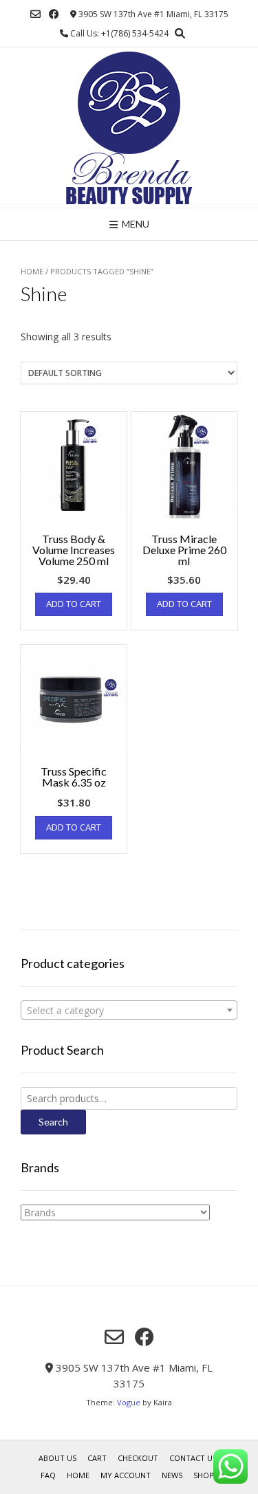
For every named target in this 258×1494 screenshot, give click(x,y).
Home (32, 271)
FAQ (48, 1475)
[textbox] (129, 1010)
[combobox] (129, 1010)
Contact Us (193, 1458)
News (172, 1475)
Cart (97, 1458)
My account (125, 1475)
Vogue (128, 1402)
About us (57, 1458)
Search (53, 1122)
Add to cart (73, 603)
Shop (203, 1475)
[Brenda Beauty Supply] (129, 127)
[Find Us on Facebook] (54, 14)
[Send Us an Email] (35, 14)
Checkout (138, 1458)
